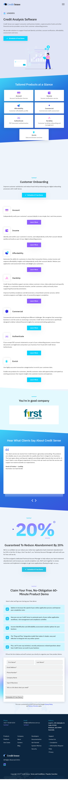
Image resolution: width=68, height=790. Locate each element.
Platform (6, 739)
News (19, 739)
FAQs (50, 749)
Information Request (56, 746)
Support (51, 736)
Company (20, 736)
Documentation (36, 739)
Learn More (34, 222)
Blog (18, 746)
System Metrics (36, 746)
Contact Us (52, 739)
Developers (35, 736)
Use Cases (6, 742)
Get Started (35, 742)
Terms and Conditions (38, 774)
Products (6, 736)
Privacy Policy (49, 704)
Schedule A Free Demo (16, 38)
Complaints (53, 742)
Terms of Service (33, 706)
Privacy (51, 752)
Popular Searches (51, 774)
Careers (19, 742)
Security (34, 749)
